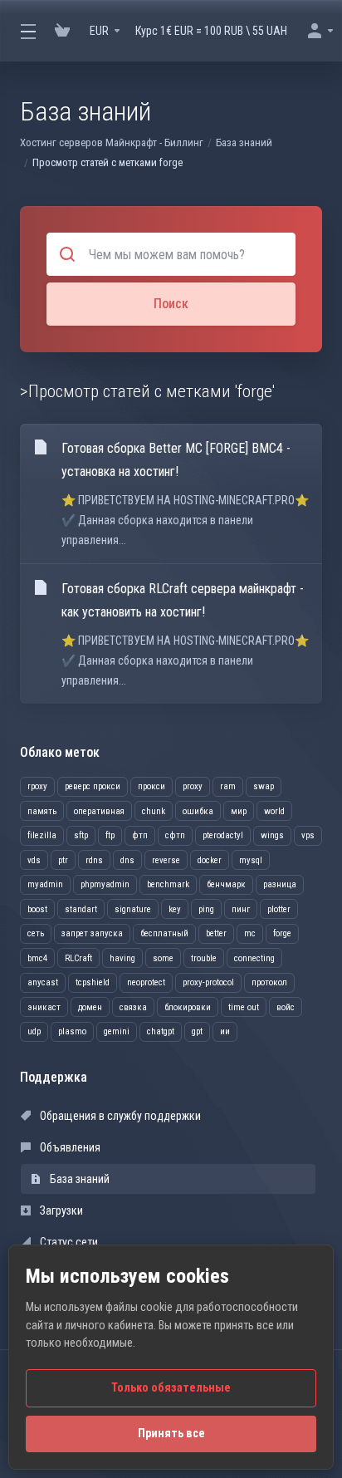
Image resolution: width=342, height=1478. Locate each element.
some (163, 958)
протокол (269, 982)
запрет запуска (92, 933)
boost (37, 909)
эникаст (44, 1007)
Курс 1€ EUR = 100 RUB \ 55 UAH (211, 30)
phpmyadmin (105, 884)
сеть (35, 933)
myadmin (45, 884)
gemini (116, 1031)
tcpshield (93, 982)
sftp (81, 835)
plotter (279, 909)
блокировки (187, 1007)
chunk (153, 811)
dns (127, 860)
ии (225, 1031)
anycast (42, 982)
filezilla (41, 835)
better (216, 933)
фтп (140, 835)
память (41, 811)
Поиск (171, 304)
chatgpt (160, 1031)
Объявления (68, 1147)
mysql (250, 860)
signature (133, 909)
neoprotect (146, 982)
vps (308, 835)
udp (34, 1031)
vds (34, 860)
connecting (254, 958)
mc (250, 933)
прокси (151, 786)
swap (263, 786)
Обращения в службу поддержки (119, 1115)
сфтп (175, 835)
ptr (63, 860)
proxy (193, 786)
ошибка (198, 811)
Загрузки (60, 1210)
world (274, 811)
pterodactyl (223, 835)
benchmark (168, 884)
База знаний (244, 142)
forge (282, 933)
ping (206, 909)
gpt (197, 1031)
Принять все (171, 1433)
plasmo (72, 1031)
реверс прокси (92, 786)
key (175, 909)
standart (81, 909)
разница (279, 884)
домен (90, 1007)
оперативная (99, 811)
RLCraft (78, 958)
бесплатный (164, 933)
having (122, 958)
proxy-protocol (208, 982)
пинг (241, 909)
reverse (166, 860)
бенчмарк (226, 884)
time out (243, 1007)
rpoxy (37, 786)
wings (272, 835)
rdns (94, 860)
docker (210, 860)
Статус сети (67, 1242)
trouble (204, 958)
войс (285, 1007)
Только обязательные (171, 1388)
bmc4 (37, 958)
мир (239, 811)
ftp (110, 835)
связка (133, 1007)
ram (228, 786)
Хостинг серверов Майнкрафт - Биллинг (111, 142)
